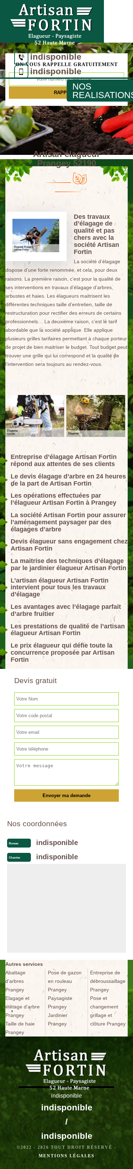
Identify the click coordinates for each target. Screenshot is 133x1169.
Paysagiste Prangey (60, 1002)
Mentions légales (67, 1155)
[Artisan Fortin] (52, 21)
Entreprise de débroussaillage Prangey (108, 981)
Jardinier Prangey (57, 1019)
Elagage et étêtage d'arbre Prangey (22, 1006)
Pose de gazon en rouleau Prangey (65, 981)
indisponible (55, 56)
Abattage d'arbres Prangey (15, 981)
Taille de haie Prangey (20, 1028)
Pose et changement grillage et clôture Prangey (108, 1011)
